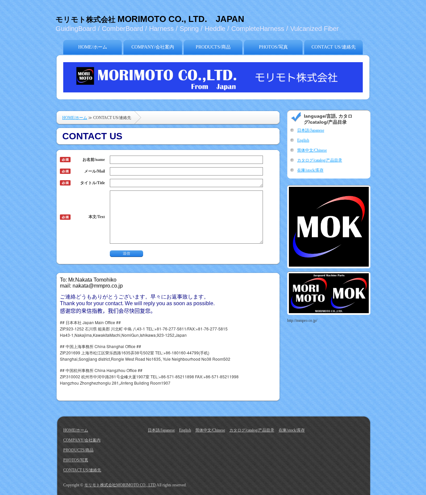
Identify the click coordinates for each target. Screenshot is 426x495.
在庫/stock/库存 (310, 170)
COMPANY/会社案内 (152, 47)
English (303, 140)
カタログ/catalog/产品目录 (319, 160)
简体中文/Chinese (312, 150)
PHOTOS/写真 (273, 47)
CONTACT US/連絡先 (334, 47)
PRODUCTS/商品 (213, 47)
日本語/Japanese (310, 130)
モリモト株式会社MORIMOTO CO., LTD (120, 485)
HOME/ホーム (92, 47)
